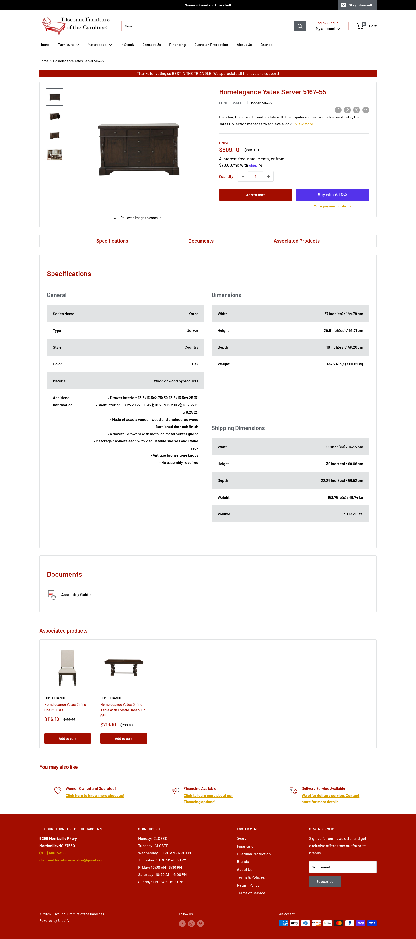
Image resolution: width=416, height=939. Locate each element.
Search (243, 838)
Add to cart (255, 194)
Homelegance (230, 103)
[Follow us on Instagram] (191, 923)
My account (326, 28)
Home (44, 44)
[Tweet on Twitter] (356, 109)
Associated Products (297, 241)
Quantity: (227, 176)
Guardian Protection (211, 44)
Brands (266, 44)
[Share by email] (365, 109)
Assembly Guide (75, 594)
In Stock (127, 44)
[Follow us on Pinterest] (200, 923)
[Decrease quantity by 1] (243, 176)
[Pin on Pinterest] (347, 109)
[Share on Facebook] (338, 109)
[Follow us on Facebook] (182, 923)
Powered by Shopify (54, 921)
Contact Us (151, 44)
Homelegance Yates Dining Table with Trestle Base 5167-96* (123, 710)
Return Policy (248, 885)
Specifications (112, 241)
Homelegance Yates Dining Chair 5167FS (65, 707)
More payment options (332, 206)
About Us (244, 44)
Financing (177, 44)
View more (304, 124)
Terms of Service (251, 892)
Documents (201, 241)
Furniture (66, 44)
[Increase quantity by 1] (268, 176)
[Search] (300, 26)
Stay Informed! (360, 5)
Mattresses (97, 44)
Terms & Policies (251, 877)
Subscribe (325, 881)
